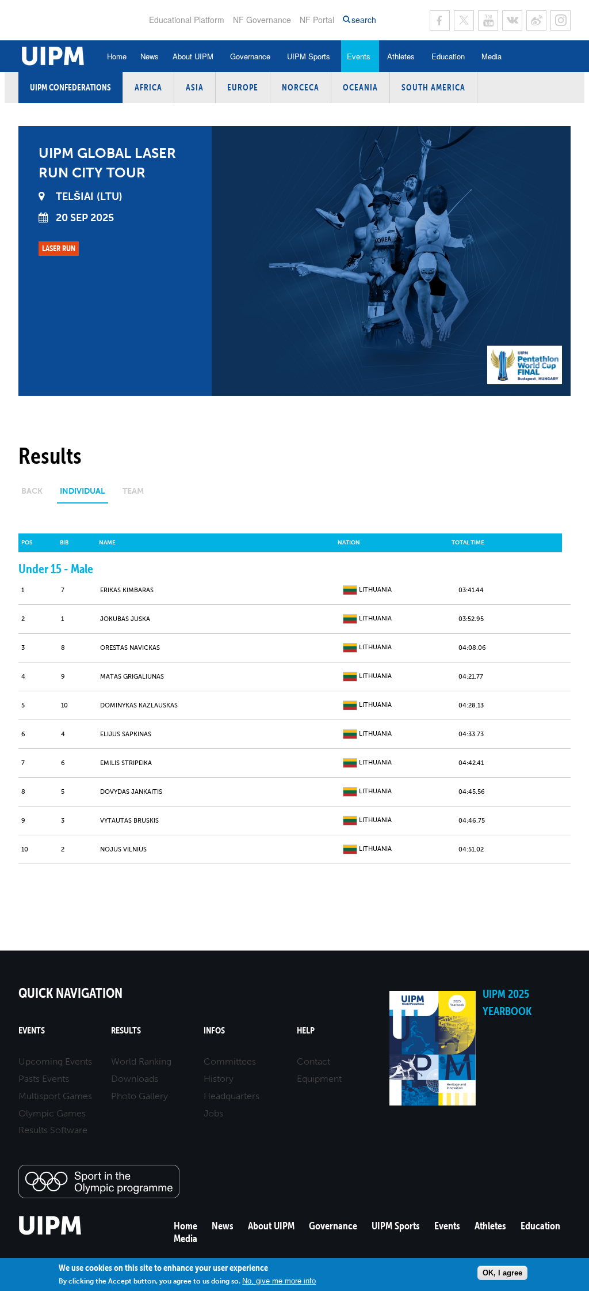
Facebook (440, 20)
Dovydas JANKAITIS (131, 792)
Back (32, 491)
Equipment (319, 1078)
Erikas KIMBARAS (127, 590)
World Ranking (141, 1061)
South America (433, 87)
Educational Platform (186, 19)
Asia (195, 87)
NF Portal (317, 19)
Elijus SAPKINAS (125, 734)
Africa (148, 87)
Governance (250, 56)
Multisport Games (55, 1096)
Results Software (52, 1130)
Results (126, 1030)
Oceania (360, 87)
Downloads (134, 1078)
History (219, 1078)
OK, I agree (502, 1273)
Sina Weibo (536, 20)
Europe (242, 87)
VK (512, 20)
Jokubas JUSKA (125, 619)
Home (117, 56)
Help (306, 1030)
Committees (230, 1061)
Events (358, 56)
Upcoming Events (55, 1061)
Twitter (464, 20)
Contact (313, 1061)
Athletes (401, 56)
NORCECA (300, 87)
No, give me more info (279, 1281)
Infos (214, 1030)
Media (491, 56)
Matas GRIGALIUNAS (132, 676)
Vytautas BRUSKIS (129, 820)
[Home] (50, 1233)
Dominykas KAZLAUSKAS (139, 705)
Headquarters (231, 1096)
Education (448, 56)
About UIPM (193, 56)
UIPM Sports (308, 56)
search (363, 20)
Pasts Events (43, 1078)
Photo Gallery (139, 1096)
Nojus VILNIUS (123, 849)
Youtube (488, 20)
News (149, 56)
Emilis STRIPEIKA (126, 763)
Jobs (213, 1113)
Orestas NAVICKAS (130, 648)
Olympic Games (52, 1113)
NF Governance (262, 19)
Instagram (560, 20)
